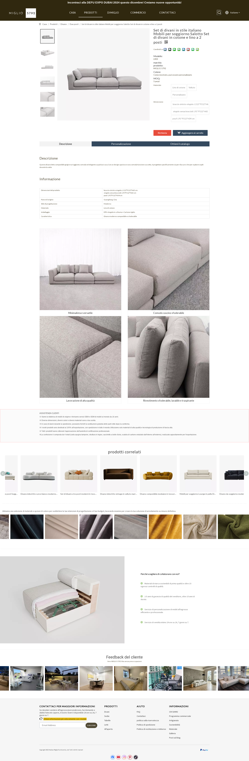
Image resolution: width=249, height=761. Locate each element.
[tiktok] (135, 757)
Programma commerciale (180, 716)
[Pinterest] (130, 757)
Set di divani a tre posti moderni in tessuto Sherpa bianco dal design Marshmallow (24, 494)
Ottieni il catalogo (180, 143)
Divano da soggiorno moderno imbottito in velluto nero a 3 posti (184, 494)
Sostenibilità (174, 724)
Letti (106, 724)
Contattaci (141, 716)
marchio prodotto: (158, 64)
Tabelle (107, 720)
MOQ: (156, 78)
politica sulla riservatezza (148, 720)
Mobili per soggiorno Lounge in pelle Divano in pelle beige (144, 494)
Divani (106, 711)
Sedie (106, 716)
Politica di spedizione (146, 724)
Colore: (157, 72)
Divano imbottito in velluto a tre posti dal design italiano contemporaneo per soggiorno (223, 494)
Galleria (172, 733)
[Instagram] (124, 757)
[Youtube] (118, 757)
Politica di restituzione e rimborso (151, 729)
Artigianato (174, 720)
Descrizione (65, 143)
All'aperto (108, 729)
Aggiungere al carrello (192, 132)
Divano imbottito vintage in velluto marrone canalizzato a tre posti (64, 494)
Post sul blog (174, 737)
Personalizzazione (121, 143)
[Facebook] (112, 757)
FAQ (138, 711)
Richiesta (162, 132)
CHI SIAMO (173, 711)
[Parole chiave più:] (219, 12)
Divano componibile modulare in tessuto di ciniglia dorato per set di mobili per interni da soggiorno (104, 494)
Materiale (173, 729)
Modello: (158, 56)
